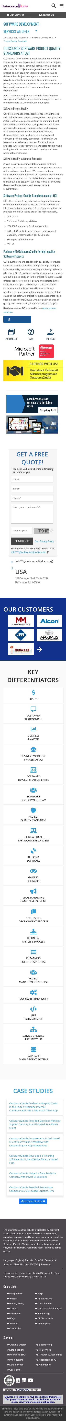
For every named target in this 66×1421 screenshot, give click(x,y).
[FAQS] (31, 332)
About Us (18, 1264)
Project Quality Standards (33, 818)
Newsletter (15, 1313)
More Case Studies (32, 1201)
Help (40, 1293)
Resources (45, 1264)
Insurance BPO (17, 1354)
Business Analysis (33, 737)
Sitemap (13, 1323)
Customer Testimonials (33, 717)
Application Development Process (33, 919)
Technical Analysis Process (33, 939)
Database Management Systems (33, 1057)
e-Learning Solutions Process (33, 959)
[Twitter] (18, 1383)
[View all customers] (39, 649)
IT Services (45, 1349)
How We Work (32, 1264)
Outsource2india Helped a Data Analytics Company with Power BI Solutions (32, 1175)
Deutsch (49, 1260)
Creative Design (17, 1344)
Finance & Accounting (50, 1354)
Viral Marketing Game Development (33, 899)
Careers (13, 1308)
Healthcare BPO (47, 1359)
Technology (44, 1313)
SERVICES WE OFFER (16, 31)
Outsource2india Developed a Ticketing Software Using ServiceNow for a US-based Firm (33, 1159)
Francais (29, 1260)
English (19, 1260)
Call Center (15, 1369)
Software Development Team (33, 798)
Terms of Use (39, 1276)
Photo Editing (16, 1359)
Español (39, 1260)
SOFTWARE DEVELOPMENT (21, 24)
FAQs (12, 1318)
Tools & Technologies (33, 998)
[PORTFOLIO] (11, 332)
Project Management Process (33, 980)
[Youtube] (30, 1381)
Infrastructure (45, 1298)
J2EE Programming (33, 1017)
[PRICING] (50, 332)
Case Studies (33, 1091)
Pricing (33, 698)
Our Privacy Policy (44, 541)
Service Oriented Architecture (33, 1037)
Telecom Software (33, 858)
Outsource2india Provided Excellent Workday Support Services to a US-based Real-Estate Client (34, 1124)
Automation (45, 1364)
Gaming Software (33, 878)
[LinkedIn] (24, 1381)
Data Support (16, 1349)
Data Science (16, 1364)
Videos (13, 1298)
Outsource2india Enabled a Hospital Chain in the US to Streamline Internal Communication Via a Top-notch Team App (33, 1107)
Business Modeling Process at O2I (33, 757)
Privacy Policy (24, 1276)
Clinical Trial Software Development (33, 838)
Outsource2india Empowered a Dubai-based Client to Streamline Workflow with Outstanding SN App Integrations (34, 1142)
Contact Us (15, 1328)
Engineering (45, 1344)
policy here (48, 1402)
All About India (45, 1318)
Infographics (44, 1323)
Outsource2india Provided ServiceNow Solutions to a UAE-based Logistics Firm (31, 1189)
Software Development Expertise (33, 777)
